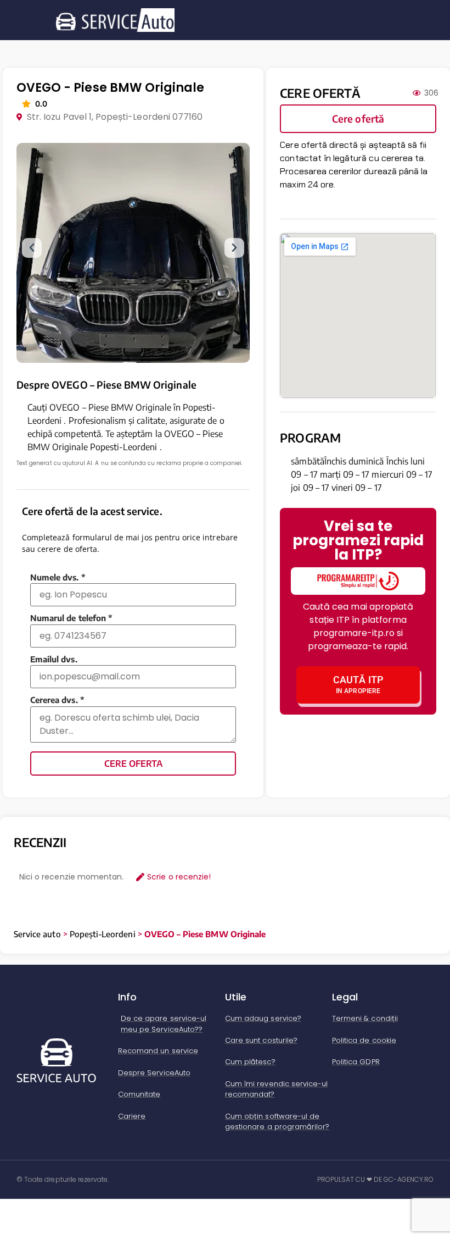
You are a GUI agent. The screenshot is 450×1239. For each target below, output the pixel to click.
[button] (32, 248)
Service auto (37, 934)
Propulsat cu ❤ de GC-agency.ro (375, 1179)
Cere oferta (133, 763)
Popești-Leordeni (103, 934)
